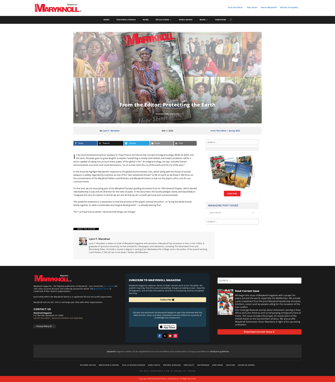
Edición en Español (289, 7)
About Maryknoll (269, 7)
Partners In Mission (172, 365)
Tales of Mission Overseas (133, 365)
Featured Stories (126, 20)
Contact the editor (42, 318)
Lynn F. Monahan (111, 130)
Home (107, 20)
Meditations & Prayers (109, 365)
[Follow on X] (165, 336)
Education (230, 365)
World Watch (154, 365)
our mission (109, 286)
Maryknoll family (101, 288)
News (146, 20)
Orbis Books (186, 20)
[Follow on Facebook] (160, 336)
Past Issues (252, 7)
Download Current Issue (258, 331)
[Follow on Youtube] (170, 336)
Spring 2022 (234, 130)
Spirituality (189, 365)
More (203, 20)
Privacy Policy (43, 326)
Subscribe (220, 20)
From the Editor (235, 7)
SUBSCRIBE (232, 193)
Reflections (162, 20)
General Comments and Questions (67, 318)
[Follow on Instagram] (175, 336)
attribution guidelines (219, 351)
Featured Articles (88, 365)
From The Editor (218, 130)
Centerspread (203, 365)
